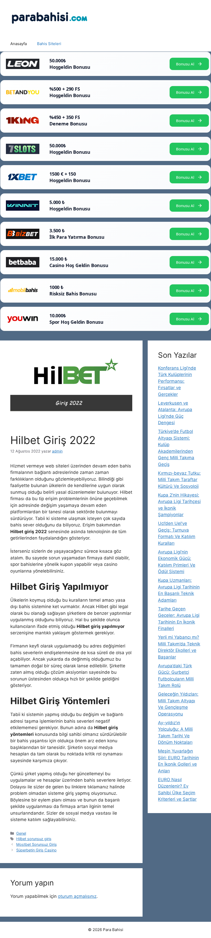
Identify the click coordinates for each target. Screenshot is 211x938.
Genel (21, 833)
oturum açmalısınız (77, 896)
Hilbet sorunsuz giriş (33, 839)
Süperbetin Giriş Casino (36, 850)
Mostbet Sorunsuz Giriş (36, 844)
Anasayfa (18, 43)
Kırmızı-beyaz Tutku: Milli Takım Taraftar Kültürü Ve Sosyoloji (179, 480)
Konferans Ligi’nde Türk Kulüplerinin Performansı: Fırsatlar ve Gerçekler (177, 381)
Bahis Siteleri (49, 43)
